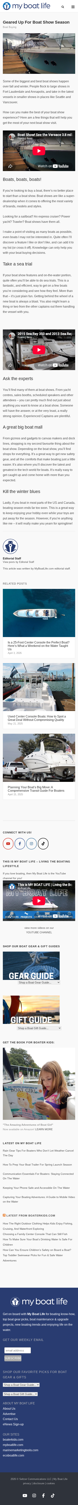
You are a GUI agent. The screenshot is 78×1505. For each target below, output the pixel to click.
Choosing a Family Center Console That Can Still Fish (35, 1234)
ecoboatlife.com (13, 1455)
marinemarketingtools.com (20, 1450)
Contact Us (10, 1419)
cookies (50, 1483)
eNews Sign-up (13, 1424)
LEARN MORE (44, 1129)
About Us (9, 1408)
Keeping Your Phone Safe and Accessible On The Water (36, 1187)
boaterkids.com (13, 1439)
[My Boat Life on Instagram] (31, 843)
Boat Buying (9, 27)
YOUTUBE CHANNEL (39, 932)
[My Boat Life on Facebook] (20, 843)
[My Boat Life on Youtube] (8, 843)
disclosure (38, 1483)
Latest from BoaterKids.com (30, 1215)
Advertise (9, 1414)
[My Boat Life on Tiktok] (43, 843)
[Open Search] (62, 7)
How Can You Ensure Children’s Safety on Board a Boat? (37, 1249)
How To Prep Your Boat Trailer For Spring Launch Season (37, 1164)
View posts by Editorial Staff (18, 562)
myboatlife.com (13, 1444)
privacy (27, 1483)
